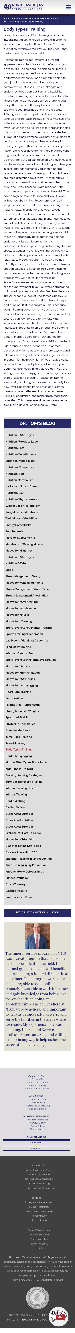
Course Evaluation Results (39, 1179)
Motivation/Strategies (20, 679)
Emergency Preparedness (39, 1202)
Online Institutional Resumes (39, 1188)
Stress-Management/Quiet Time (27, 589)
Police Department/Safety (39, 1170)
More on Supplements (20, 537)
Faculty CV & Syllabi (39, 1174)
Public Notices (39, 1220)
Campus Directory (37, 1085)
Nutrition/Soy (14, 493)
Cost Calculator (38, 1102)
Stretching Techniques (20, 724)
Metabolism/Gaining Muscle (24, 544)
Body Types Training (18, 749)
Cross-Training (15, 884)
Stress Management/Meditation (26, 595)
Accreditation (39, 1165)
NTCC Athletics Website (20, 18)
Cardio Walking (15, 801)
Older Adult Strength (19, 813)
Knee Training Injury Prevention (25, 865)
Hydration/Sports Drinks (21, 486)
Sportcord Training (17, 717)
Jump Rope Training (18, 737)
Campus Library (38, 1123)
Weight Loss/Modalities (21, 518)
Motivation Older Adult (20, 839)
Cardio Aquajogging (18, 756)
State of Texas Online (39, 1230)
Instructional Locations (38, 1082)
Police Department (36, 1137)
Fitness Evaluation (17, 878)
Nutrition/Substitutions (20, 454)
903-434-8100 (19, 1319)
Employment (36, 1143)
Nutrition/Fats (14, 448)
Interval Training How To (21, 788)
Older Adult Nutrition (19, 820)
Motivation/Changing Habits (24, 582)
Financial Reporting (39, 1183)
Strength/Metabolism (19, 460)
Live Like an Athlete (45, 18)
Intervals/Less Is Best (19, 653)
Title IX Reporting (39, 1243)
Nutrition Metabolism (19, 480)
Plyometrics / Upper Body (22, 704)
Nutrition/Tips (15, 473)
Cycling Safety (15, 807)
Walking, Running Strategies (23, 775)
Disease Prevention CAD (21, 852)
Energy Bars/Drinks (18, 525)
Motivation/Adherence (20, 666)
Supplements (14, 531)
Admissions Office (38, 1099)
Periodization (14, 698)
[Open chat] (58, 1316)
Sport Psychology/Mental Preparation (30, 659)
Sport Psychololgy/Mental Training (28, 627)
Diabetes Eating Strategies (23, 845)
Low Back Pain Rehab (19, 897)
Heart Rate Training (18, 692)
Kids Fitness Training (19, 769)
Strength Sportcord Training (23, 781)
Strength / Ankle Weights (22, 711)
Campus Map (38, 1079)
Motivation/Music (17, 614)
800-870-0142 (39, 1319)
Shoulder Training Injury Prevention (28, 858)
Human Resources (39, 1207)
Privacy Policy (39, 1215)
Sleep (9, 569)
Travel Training (15, 743)
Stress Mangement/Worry (22, 576)
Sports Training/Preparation (24, 634)
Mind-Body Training (18, 647)
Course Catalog (38, 1126)
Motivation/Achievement (22, 608)
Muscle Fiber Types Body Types (26, 762)
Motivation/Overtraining (21, 602)
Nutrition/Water (16, 563)
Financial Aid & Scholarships (38, 1106)
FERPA (39, 1248)
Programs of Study (38, 1109)
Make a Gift (36, 1148)
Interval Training (16, 794)
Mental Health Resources (39, 1211)
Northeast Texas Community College (23, 7)
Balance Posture (16, 890)
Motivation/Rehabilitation (22, 672)
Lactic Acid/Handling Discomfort (27, 640)
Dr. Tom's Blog (11, 21)
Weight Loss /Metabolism (22, 505)
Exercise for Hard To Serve (23, 833)
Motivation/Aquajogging (21, 685)
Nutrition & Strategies (19, 435)
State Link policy (39, 1239)
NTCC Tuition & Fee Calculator (37, 912)
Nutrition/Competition (20, 467)
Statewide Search (39, 1234)
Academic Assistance (38, 1120)
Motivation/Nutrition (19, 550)
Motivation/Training (18, 621)
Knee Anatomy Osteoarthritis (24, 871)
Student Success (38, 1129)
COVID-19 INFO (39, 1198)
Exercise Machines (17, 730)
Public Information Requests (38, 1088)
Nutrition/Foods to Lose (21, 441)
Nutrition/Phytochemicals (22, 499)
